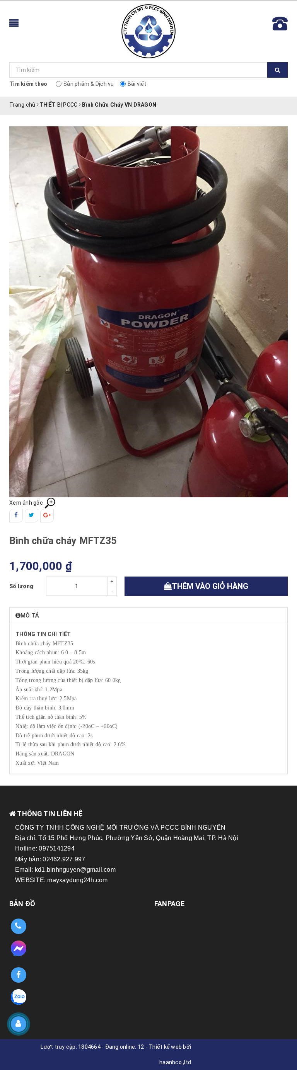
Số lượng (21, 586)
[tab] (148, 616)
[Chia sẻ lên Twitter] (31, 515)
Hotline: (27, 848)
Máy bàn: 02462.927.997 (50, 859)
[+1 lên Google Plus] (47, 515)
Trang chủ (22, 105)
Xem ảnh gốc (26, 503)
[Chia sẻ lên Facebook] (16, 515)
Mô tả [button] (29, 615)
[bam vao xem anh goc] (148, 311)
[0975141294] (18, 926)
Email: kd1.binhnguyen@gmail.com (65, 869)
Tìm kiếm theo (28, 84)
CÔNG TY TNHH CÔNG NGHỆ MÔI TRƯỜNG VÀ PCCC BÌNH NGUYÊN (120, 827)
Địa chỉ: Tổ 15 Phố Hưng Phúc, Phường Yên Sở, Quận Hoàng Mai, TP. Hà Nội (126, 838)
